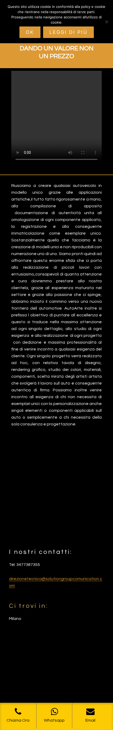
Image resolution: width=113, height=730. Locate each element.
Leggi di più (68, 32)
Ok (30, 32)
